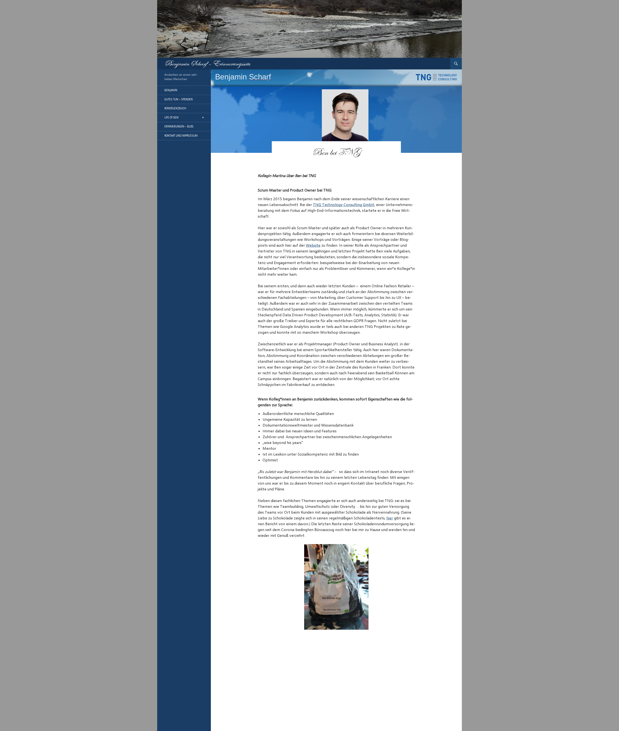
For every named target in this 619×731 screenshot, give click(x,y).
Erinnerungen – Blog (178, 126)
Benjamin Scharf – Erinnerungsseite (207, 63)
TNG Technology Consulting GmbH (343, 204)
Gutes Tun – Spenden (178, 99)
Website (313, 245)
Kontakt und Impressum (181, 135)
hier (389, 518)
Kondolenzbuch (175, 108)
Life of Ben (171, 117)
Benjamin (170, 90)
